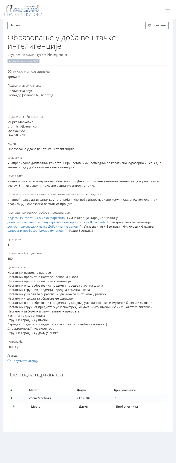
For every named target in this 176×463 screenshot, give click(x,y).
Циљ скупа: (15, 157)
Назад (17, 25)
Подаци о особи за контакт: (26, 117)
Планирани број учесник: (25, 253)
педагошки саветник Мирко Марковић (36, 218)
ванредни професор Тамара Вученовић (37, 230)
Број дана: (14, 239)
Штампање (158, 25)
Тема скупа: (15, 176)
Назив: (12, 143)
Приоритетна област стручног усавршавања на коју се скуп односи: (55, 194)
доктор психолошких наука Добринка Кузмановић (45, 226)
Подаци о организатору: (24, 85)
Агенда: (13, 355)
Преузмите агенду (24, 361)
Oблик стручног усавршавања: (29, 71)
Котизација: (15, 341)
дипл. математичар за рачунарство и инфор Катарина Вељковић (56, 222)
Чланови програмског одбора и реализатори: (39, 212)
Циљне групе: (17, 267)
